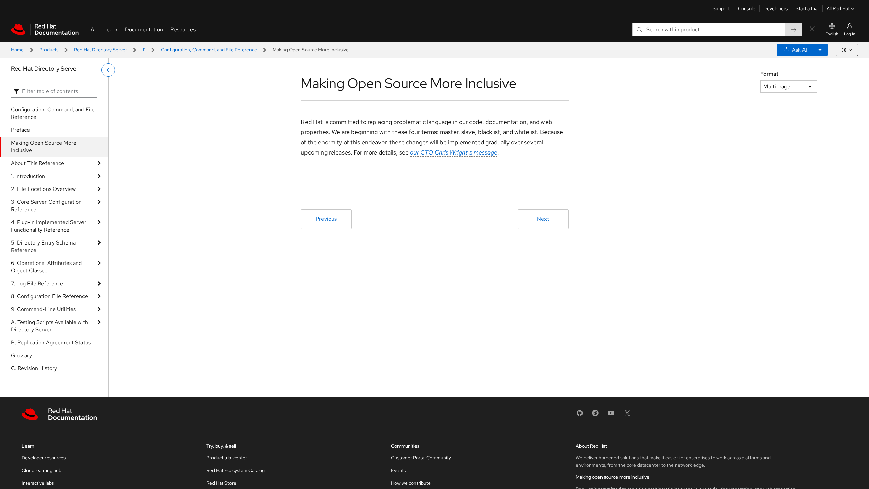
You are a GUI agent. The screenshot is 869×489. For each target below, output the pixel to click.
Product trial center (226, 458)
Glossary (21, 355)
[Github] (580, 415)
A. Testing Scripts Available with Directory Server (49, 326)
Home (17, 50)
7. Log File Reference (37, 283)
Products (48, 50)
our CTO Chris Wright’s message (453, 152)
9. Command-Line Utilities (43, 309)
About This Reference (37, 163)
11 (144, 50)
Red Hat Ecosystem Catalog (235, 470)
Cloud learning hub (41, 470)
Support (721, 8)
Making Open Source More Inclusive (43, 146)
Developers (775, 8)
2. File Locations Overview (43, 189)
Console (746, 8)
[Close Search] (812, 29)
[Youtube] (611, 415)
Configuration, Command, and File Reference (209, 50)
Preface (20, 129)
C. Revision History (34, 368)
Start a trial (807, 8)
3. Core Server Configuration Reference (46, 205)
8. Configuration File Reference (49, 296)
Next (543, 218)
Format (769, 73)
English (831, 34)
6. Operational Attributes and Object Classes (46, 266)
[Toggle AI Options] (820, 50)
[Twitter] (627, 415)
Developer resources (44, 458)
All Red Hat (838, 8)
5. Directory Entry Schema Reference (43, 246)
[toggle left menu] (108, 70)
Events (398, 470)
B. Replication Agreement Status (51, 342)
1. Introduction (28, 176)
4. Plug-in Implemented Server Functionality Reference (48, 226)
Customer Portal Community (421, 458)
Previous (326, 218)
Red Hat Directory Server (100, 50)
